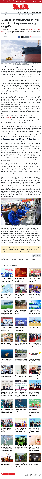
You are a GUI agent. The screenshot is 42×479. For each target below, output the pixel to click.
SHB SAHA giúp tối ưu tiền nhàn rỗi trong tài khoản (6, 344)
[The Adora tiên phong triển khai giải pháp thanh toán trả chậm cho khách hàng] (35, 369)
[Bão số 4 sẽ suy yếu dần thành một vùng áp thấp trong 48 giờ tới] (7, 288)
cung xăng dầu (7, 117)
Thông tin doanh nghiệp (15, 17)
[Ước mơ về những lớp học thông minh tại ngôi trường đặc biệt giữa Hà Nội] (7, 321)
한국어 (27, 1)
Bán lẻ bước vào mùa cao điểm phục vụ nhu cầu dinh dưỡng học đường (6, 430)
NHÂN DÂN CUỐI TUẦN (27, 12)
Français (17, 1)
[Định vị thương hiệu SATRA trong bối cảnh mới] (35, 321)
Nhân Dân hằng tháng (36, 12)
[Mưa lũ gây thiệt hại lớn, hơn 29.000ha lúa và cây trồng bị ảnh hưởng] (21, 304)
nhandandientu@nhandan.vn (35, 477)
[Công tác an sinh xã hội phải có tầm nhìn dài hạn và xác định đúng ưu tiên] (21, 288)
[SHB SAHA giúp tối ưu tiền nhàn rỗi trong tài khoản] (7, 337)
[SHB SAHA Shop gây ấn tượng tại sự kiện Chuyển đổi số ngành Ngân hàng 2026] (35, 337)
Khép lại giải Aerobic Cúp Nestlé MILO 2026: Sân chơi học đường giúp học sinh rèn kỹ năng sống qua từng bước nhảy (35, 412)
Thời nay (19, 12)
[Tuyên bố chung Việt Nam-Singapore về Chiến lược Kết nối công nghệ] (35, 288)
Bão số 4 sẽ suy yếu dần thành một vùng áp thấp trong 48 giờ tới (6, 296)
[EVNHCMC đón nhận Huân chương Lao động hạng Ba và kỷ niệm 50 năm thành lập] (21, 422)
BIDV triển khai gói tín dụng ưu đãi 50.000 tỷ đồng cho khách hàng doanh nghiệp (7, 411)
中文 (13, 1)
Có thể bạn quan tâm (9, 265)
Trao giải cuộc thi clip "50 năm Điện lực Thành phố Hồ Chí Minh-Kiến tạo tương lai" (7, 464)
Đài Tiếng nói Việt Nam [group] (27, 470)
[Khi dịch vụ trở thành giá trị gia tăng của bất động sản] (35, 457)
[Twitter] (22, 37)
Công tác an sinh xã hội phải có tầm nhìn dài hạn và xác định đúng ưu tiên (20, 296)
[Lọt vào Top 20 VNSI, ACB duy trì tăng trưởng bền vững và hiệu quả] (21, 440)
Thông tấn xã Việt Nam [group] (16, 470)
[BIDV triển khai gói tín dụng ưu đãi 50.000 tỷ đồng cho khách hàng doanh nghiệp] (7, 403)
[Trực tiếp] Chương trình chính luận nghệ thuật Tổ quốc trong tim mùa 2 (20, 280)
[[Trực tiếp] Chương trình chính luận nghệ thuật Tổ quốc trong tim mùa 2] (21, 272)
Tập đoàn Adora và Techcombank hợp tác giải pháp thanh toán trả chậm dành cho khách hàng (34, 393)
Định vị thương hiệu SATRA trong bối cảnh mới (34, 328)
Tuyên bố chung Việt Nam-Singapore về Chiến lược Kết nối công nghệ (35, 296)
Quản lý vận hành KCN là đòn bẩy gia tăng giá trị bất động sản (21, 376)
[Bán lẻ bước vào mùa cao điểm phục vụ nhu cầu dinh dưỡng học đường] (7, 422)
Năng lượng (21, 259)
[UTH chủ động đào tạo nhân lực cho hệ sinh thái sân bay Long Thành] (7, 369)
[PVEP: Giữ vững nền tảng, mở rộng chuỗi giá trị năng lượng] (7, 353)
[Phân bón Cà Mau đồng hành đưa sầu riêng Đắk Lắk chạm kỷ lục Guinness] (21, 353)
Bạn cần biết (4, 17)
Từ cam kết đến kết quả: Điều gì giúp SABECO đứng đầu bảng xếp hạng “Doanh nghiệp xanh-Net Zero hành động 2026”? (21, 393)
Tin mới (33, 1)
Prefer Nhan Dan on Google (35, 36)
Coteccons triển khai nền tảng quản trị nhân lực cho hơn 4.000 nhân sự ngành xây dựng (34, 430)
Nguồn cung (27, 259)
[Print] (27, 37)
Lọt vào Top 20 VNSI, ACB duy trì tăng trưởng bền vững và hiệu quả (21, 447)
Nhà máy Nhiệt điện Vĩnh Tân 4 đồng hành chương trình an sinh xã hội (20, 329)
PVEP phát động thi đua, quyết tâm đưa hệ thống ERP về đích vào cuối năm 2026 (35, 312)
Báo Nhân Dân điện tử (21, 7)
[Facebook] (19, 37)
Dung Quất (6, 259)
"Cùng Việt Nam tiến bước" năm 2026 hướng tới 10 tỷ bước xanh (34, 280)
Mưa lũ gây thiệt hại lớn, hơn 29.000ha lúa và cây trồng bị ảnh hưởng (21, 312)
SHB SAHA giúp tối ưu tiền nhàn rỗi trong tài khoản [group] (12, 14)
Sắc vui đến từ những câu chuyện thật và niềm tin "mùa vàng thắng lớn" (21, 464)
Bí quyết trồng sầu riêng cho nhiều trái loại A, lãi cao (21, 344)
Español (24, 1)
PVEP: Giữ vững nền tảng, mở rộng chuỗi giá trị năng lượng (6, 361)
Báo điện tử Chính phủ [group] (5, 470)
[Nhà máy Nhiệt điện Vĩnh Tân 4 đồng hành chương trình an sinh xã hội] (21, 321)
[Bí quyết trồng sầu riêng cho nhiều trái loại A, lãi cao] (21, 337)
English (11, 1)
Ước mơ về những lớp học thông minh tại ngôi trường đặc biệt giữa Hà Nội (6, 329)
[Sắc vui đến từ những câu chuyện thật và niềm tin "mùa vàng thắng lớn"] (21, 457)
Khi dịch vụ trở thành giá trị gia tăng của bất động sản (34, 463)
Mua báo (31, 1)
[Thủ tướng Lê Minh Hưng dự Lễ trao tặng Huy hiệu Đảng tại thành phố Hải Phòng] (7, 272)
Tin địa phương (35, 1)
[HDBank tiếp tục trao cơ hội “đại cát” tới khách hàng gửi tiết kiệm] (35, 353)
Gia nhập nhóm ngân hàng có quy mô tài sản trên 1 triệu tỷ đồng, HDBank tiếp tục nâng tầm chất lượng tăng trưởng (7, 393)
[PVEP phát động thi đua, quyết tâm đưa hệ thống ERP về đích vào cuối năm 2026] (35, 304)
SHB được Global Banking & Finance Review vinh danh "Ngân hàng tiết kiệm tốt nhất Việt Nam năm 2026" (35, 448)
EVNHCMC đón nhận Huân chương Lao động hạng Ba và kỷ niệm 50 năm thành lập (21, 430)
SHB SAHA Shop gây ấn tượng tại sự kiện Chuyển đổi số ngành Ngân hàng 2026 (35, 345)
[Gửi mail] (24, 37)
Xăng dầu (33, 259)
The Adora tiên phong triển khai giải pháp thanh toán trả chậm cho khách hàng (35, 376)
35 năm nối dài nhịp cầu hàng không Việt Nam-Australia (21, 410)
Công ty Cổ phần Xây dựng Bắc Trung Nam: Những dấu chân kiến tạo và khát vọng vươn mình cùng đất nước (7, 448)
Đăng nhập (41, 1)
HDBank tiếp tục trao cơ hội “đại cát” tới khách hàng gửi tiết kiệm (34, 361)
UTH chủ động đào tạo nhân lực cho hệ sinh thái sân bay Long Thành (7, 376)
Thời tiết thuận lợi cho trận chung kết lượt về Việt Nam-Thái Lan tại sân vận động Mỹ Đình (7, 312)
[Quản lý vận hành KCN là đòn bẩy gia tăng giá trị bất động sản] (21, 369)
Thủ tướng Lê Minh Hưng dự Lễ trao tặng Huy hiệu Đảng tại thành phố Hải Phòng (7, 280)
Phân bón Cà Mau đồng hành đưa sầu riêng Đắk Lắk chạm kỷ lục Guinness (21, 361)
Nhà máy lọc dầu (13, 259)
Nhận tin (38, 1)
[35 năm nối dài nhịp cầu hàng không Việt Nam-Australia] (21, 403)
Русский (21, 1)
